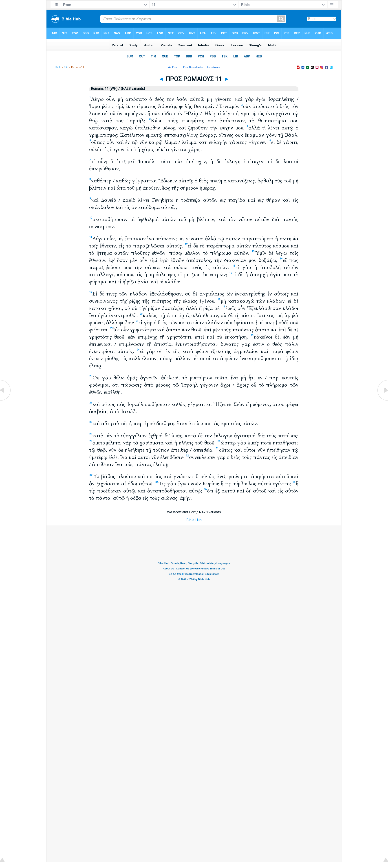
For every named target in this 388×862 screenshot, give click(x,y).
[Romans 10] (5, 400)
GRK (66, 67)
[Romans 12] (382, 400)
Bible (58, 67)
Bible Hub (194, 520)
